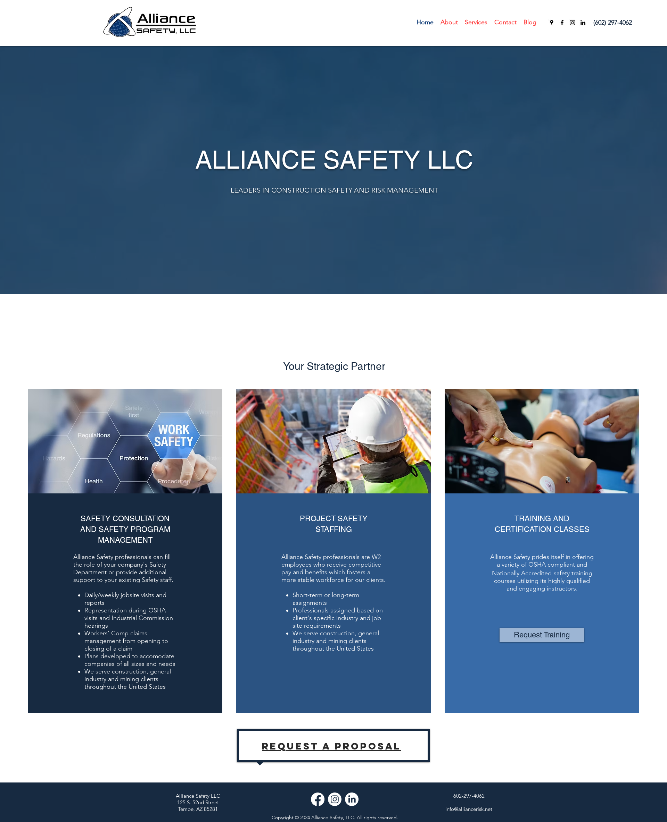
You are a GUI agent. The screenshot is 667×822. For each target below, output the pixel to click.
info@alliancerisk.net (468, 809)
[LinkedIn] (582, 22)
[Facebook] (562, 22)
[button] (476, 22)
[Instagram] (572, 22)
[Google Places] (551, 22)
